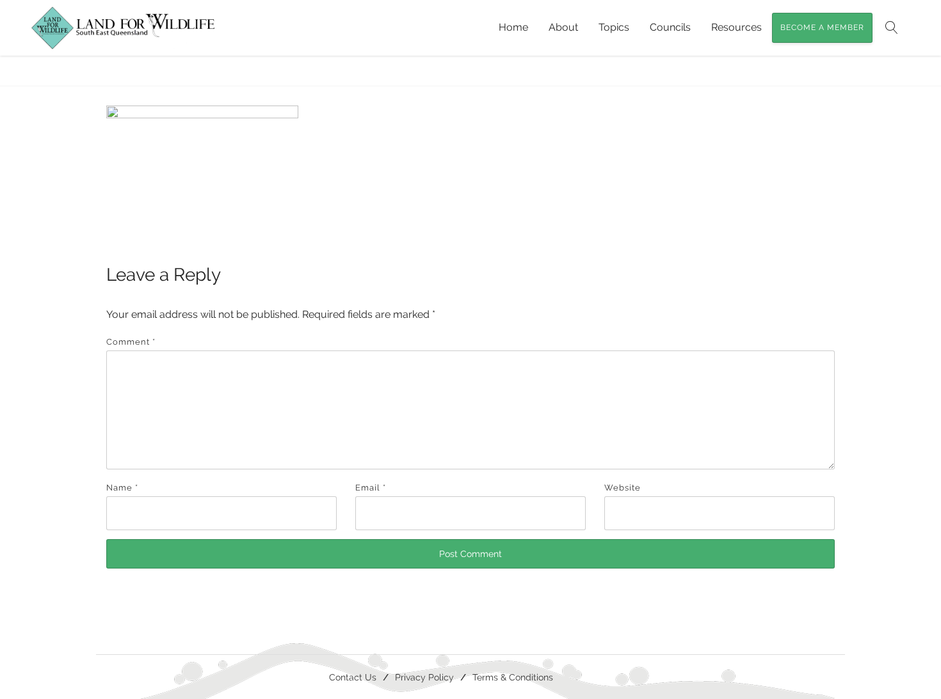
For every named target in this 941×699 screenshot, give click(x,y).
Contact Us (352, 677)
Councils (670, 27)
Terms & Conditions (512, 677)
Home (513, 27)
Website (622, 487)
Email (370, 487)
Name (122, 487)
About (563, 27)
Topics (614, 27)
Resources (736, 27)
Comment (131, 342)
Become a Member (822, 27)
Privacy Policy (424, 677)
